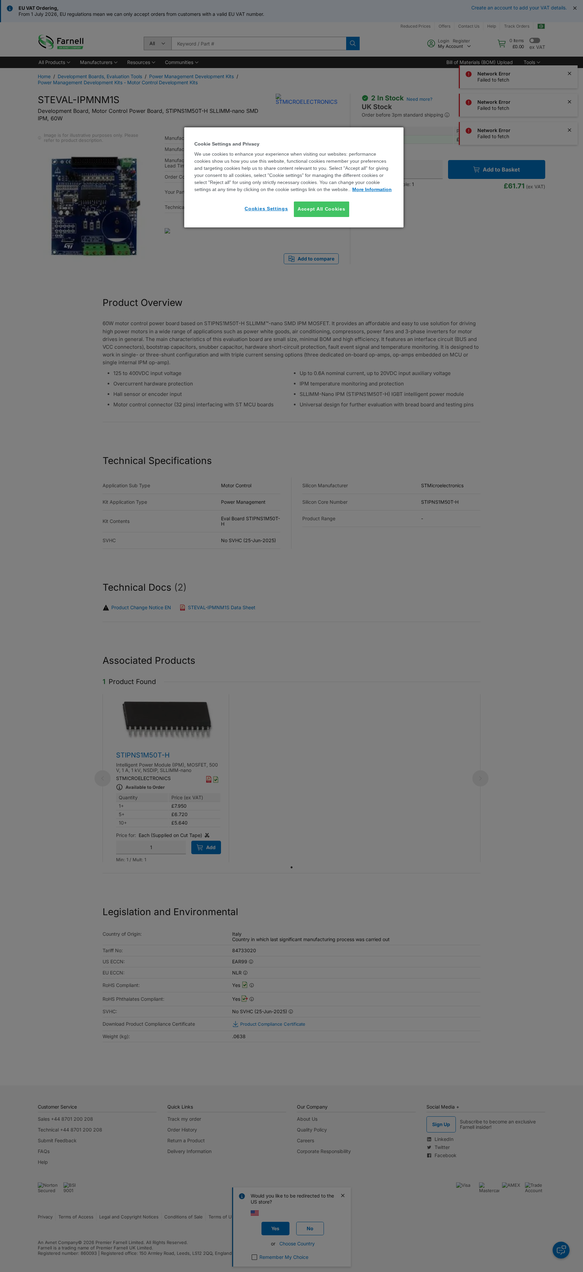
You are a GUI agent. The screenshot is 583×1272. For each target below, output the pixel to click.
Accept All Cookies (321, 209)
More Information (372, 189)
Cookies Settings (266, 208)
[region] (294, 177)
